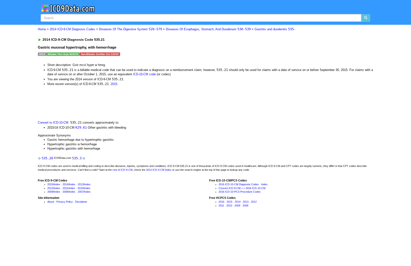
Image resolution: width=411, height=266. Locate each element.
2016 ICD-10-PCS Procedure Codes (240, 191)
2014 (65, 184)
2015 (114, 84)
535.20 (47, 158)
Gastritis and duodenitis (275, 29)
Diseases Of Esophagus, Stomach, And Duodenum (208, 29)
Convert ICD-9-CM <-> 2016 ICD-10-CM (242, 188)
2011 (65, 188)
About (50, 201)
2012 (50, 188)
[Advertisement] (122, 103)
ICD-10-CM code (144, 74)
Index (57, 184)
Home (42, 29)
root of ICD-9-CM (122, 169)
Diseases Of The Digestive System (130, 29)
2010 (80, 188)
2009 (50, 191)
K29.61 (81, 127)
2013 (80, 184)
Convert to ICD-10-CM (53, 122)
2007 (80, 191)
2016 (221, 201)
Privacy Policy (64, 201)
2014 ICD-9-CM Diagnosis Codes (72, 29)
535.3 (77, 158)
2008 (65, 191)
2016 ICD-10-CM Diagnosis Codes (239, 184)
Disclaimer (81, 201)
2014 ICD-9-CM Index (158, 169)
